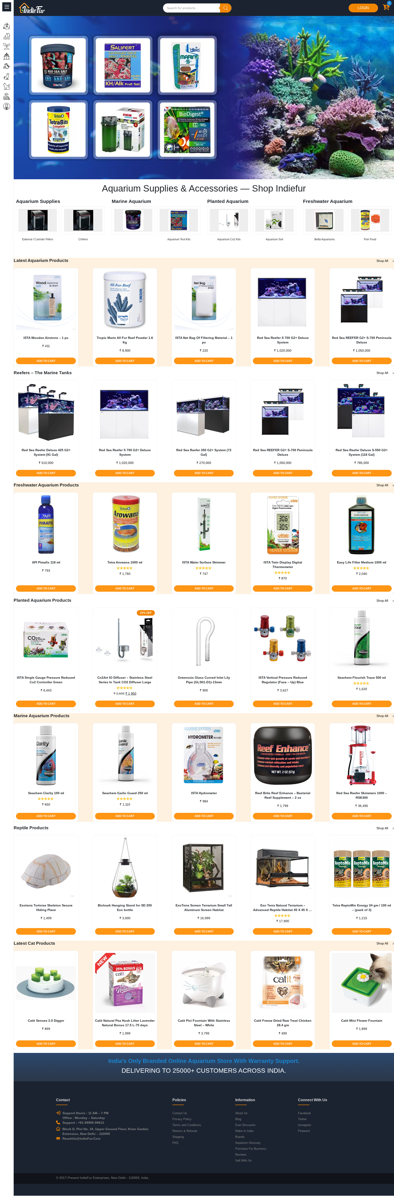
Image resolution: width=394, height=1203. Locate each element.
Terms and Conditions (186, 1125)
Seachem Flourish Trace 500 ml (361, 677)
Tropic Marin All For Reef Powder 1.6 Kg (125, 340)
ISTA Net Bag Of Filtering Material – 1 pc (204, 340)
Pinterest (304, 1131)
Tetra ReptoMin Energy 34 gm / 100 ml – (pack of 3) (361, 908)
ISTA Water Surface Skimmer (204, 562)
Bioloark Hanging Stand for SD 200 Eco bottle (125, 908)
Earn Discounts (245, 1125)
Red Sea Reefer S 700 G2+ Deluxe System (283, 340)
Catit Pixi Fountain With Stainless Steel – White (204, 1023)
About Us (241, 1113)
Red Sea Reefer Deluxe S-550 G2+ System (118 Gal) (362, 452)
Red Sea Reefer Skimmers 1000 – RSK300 (361, 795)
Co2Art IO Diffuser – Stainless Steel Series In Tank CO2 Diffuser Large (124, 680)
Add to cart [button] (45, 361)
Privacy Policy (182, 1119)
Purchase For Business (250, 1148)
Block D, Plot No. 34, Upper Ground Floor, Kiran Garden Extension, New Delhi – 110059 (105, 1131)
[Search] (225, 8)
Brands (240, 1137)
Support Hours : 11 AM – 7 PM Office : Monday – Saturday (85, 1115)
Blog (238, 1119)
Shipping (178, 1137)
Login (363, 8)
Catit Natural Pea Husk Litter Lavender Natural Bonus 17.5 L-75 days (125, 1023)
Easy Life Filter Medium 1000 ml (361, 562)
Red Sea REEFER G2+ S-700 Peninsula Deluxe (361, 340)
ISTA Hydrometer (204, 793)
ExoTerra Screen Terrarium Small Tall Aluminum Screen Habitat (204, 908)
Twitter (302, 1119)
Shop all (382, 261)
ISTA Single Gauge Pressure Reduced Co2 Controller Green (46, 680)
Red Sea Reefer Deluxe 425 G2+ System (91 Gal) (46, 452)
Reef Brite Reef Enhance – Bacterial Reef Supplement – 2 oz (282, 795)
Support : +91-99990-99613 (83, 1122)
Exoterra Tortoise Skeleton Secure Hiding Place (46, 908)
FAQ (175, 1142)
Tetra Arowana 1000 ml (124, 562)
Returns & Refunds (184, 1131)
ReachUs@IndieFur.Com (81, 1138)
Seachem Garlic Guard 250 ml (125, 793)
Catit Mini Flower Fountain (361, 1020)
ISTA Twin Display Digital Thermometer (283, 565)
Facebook (304, 1113)
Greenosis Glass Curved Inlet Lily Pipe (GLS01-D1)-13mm (204, 680)
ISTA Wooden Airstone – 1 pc (45, 338)
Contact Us (179, 1113)
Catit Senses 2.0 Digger (46, 1020)
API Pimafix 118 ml (46, 562)
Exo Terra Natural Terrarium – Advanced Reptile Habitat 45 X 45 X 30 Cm (282, 908)
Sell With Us (243, 1160)
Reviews (240, 1154)
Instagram (304, 1125)
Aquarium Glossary (248, 1142)
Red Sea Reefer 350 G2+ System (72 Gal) (203, 452)
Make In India (244, 1131)
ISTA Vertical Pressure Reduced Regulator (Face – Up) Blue (283, 680)
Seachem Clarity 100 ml (46, 793)
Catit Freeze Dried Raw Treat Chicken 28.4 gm (282, 1023)
